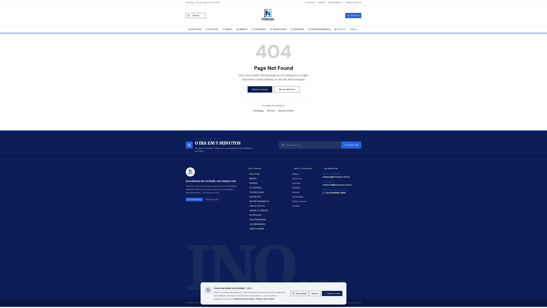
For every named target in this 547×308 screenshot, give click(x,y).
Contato (296, 183)
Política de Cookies (265, 298)
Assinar (349, 145)
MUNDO (243, 29)
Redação (296, 187)
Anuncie (296, 192)
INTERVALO (255, 215)
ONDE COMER (256, 228)
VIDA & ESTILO (257, 206)
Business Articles (286, 110)
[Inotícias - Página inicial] (268, 15)
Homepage (258, 110)
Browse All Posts (287, 89)
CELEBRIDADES (257, 224)
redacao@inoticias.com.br (336, 177)
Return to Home (260, 89)
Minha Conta (353, 3)
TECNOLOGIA (280, 29)
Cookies (296, 206)
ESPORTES (298, 29)
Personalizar (301, 293)
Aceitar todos (333, 293)
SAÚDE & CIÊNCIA (258, 210)
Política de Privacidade (244, 298)
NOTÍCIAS (196, 29)
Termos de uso (299, 201)
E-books (310, 3)
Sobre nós (297, 178)
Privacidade (297, 196)
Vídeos (341, 29)
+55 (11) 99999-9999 (335, 193)
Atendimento (335, 3)
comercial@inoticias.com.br (337, 185)
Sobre (321, 3)
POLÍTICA (213, 29)
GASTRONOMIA (257, 219)
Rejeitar (315, 293)
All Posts (271, 110)
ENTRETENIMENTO (321, 29)
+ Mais (352, 29)
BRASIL (229, 29)
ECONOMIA (260, 29)
